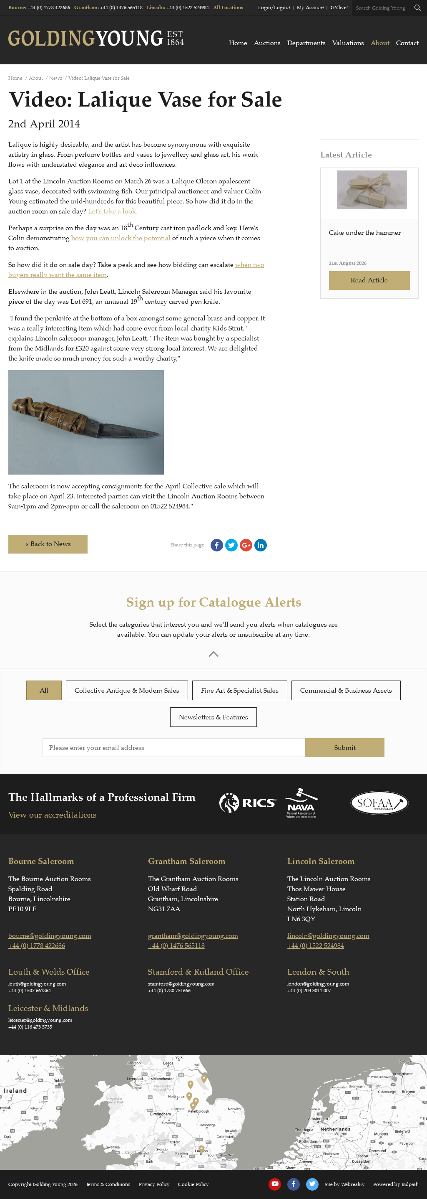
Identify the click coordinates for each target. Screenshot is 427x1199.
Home (238, 43)
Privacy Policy (154, 1184)
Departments (306, 43)
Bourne (16, 8)
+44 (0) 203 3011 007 (309, 990)
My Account (310, 7)
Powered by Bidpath (396, 1184)
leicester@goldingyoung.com (40, 1020)
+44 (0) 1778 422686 (49, 7)
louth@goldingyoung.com (37, 984)
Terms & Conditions (108, 1184)
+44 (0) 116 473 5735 (30, 1027)
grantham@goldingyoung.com (193, 936)
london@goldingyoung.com (318, 984)
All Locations (228, 8)
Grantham (86, 8)
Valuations (348, 43)
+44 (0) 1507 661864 (29, 990)
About (380, 43)
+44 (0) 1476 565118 (121, 7)
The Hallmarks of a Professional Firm (102, 797)
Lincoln (155, 8)
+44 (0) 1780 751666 (169, 990)
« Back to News (48, 544)
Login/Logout (274, 7)
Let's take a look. (113, 211)
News (55, 78)
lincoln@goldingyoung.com (328, 936)
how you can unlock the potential (121, 238)
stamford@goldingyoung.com (181, 984)
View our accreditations (52, 815)
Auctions (267, 43)
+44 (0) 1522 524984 (187, 7)
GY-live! (339, 7)
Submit (345, 748)
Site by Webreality (345, 1184)
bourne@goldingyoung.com (49, 936)
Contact (407, 43)
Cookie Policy (193, 1184)
